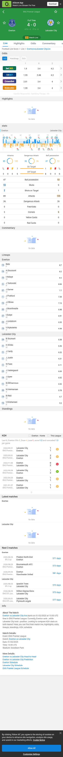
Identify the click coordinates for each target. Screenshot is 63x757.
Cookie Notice (39, 740)
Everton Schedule (10, 662)
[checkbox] (36, 435)
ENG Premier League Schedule (16, 668)
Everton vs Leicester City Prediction (18, 659)
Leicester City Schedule (12, 665)
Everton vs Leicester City (19, 639)
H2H (4, 436)
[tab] (5, 43)
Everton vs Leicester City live (15, 615)
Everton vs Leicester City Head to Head (19, 656)
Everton (4, 130)
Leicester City (56, 130)
